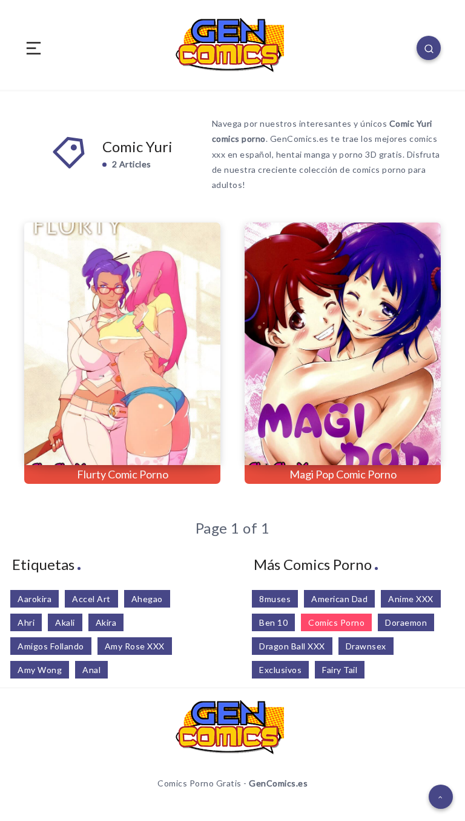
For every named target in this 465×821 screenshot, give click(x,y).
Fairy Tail (339, 670)
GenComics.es (278, 783)
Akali (65, 622)
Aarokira (34, 599)
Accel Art (91, 599)
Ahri (26, 622)
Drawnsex (366, 646)
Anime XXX (411, 599)
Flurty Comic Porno (122, 474)
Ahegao (147, 599)
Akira (106, 622)
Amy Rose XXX (135, 646)
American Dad (339, 599)
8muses (275, 599)
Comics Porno (336, 622)
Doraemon (406, 622)
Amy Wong (40, 670)
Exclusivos (280, 670)
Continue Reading (180, 431)
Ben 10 (273, 622)
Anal (91, 670)
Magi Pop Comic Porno (343, 474)
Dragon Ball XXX (292, 646)
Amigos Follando (51, 646)
